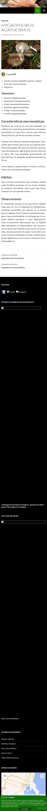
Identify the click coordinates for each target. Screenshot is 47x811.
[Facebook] (3, 292)
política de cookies (25, 805)
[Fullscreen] (42, 776)
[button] (5, 776)
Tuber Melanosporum (10, 758)
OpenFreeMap (15, 795)
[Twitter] (11, 292)
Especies (4, 21)
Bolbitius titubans (8, 744)
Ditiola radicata (7, 739)
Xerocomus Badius (8, 748)
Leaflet (6, 795)
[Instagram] (21, 292)
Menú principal (44, 10)
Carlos (21, 35)
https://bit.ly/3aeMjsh (10, 718)
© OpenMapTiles (27, 795)
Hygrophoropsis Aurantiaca (12, 256)
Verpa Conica (6, 753)
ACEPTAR (25, 809)
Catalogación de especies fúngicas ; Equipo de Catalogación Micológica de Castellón (22, 506)
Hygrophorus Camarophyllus (13, 266)
